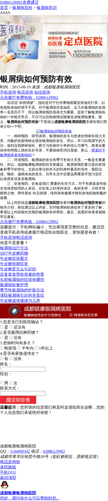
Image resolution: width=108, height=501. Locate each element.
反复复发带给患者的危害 (22, 274)
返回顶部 (8, 477)
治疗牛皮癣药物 (14, 253)
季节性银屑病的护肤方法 (22, 290)
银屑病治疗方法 (14, 248)
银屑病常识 (47, 8)
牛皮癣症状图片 (14, 258)
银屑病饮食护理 (14, 285)
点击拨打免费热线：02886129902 (29, 97)
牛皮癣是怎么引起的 (18, 269)
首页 (4, 8)
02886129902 (54, 451)
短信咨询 (42, 92)
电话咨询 (25, 92)
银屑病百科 (22, 8)
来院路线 (8, 467)
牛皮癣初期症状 (14, 264)
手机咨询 (8, 92)
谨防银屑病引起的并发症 (22, 295)
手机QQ (8, 472)
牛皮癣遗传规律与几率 (20, 300)
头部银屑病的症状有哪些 (22, 279)
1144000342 (20, 451)
